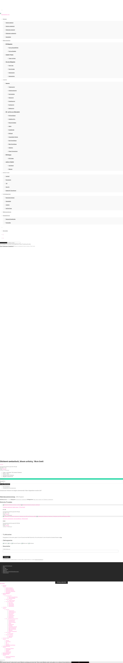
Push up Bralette (12, 51)
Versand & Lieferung (7, 565)
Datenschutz (6, 572)
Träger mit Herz (12, 58)
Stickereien (5, 246)
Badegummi (11, 108)
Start (1, 246)
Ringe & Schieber (12, 122)
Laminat (7, 176)
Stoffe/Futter (9, 208)
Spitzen (5, 19)
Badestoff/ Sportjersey (11, 190)
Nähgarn (10, 169)
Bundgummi (11, 104)
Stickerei (45, 499)
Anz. (4, 481)
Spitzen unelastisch (10, 26)
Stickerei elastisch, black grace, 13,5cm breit (14, 507)
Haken (10, 126)
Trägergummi (12, 87)
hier (61, 537)
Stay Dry (7, 187)
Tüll (6, 183)
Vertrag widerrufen (61, 582)
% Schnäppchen (7, 194)
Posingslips (8, 222)
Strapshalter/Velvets (13, 137)
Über (4, 567)
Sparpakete (8, 37)
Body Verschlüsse (13, 140)
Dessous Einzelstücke (10, 219)
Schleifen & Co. (12, 119)
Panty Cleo (11, 65)
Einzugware (8, 179)
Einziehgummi (12, 101)
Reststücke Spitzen (10, 197)
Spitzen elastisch (9, 22)
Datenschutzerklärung (39, 559)
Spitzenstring (12, 76)
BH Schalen (11, 158)
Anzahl (1, 481)
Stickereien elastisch (10, 29)
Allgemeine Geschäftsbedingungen (11, 571)
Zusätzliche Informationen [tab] (9, 488)
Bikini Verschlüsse (13, 144)
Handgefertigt (6, 215)
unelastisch (50, 499)
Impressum (5, 569)
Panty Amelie (12, 69)
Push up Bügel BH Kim (13, 47)
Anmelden (5, 231)
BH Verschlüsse (12, 115)
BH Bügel (11, 133)
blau (34, 499)
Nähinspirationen (7, 212)
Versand (4, 469)
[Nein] (89, 662)
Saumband (11, 165)
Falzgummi (11, 97)
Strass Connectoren (13, 151)
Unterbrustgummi (13, 90)
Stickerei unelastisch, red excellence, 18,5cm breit (15, 518)
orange (39, 499)
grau (37, 499)
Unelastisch (10, 246)
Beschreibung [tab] (6, 486)
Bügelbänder (11, 129)
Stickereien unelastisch (11, 33)
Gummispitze (12, 94)
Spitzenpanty (12, 72)
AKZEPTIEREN (75, 662)
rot (42, 499)
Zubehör (8, 204)
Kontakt (4, 568)
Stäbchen (11, 147)
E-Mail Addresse (6, 549)
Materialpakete (6, 40)
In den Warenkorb (5, 484)
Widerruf (5, 570)
